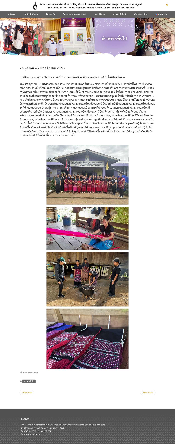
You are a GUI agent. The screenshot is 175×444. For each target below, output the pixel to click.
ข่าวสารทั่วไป (29, 381)
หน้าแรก (12, 14)
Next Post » (148, 392)
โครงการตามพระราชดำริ (75, 14)
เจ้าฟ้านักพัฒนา (31, 14)
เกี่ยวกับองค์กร (141, 14)
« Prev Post (27, 392)
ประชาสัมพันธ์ (119, 14)
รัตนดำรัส (50, 14)
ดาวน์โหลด (100, 14)
